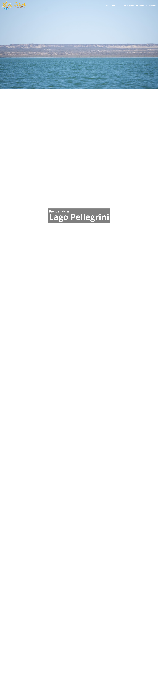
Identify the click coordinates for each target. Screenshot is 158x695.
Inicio (107, 5)
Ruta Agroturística (136, 5)
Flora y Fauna (150, 5)
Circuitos (124, 5)
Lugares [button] (114, 5)
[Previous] (2, 347)
